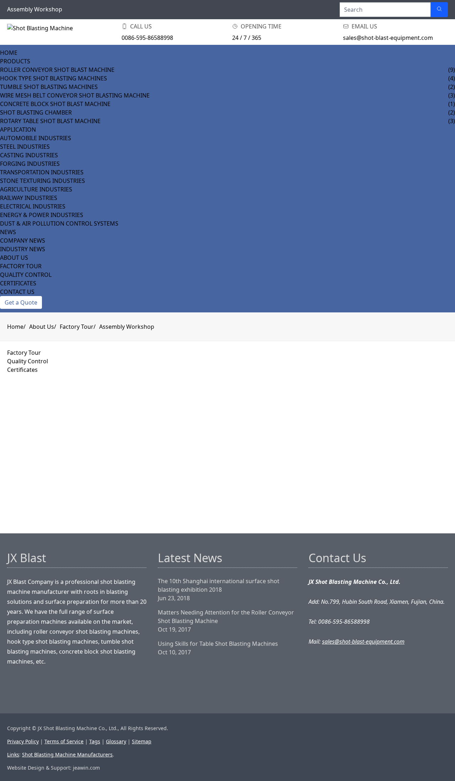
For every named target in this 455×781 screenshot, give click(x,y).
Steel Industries (25, 147)
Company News (22, 240)
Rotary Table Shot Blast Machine (50, 121)
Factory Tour (21, 266)
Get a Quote (21, 302)
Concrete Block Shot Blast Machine (55, 104)
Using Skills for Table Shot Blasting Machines (218, 644)
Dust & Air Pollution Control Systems (59, 223)
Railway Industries (28, 198)
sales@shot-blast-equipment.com (388, 38)
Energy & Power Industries (41, 215)
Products (15, 61)
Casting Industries (29, 155)
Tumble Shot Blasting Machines (49, 87)
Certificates (18, 283)
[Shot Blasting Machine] (42, 32)
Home (8, 53)
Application (18, 129)
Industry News (22, 249)
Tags (94, 741)
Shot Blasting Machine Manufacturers (67, 754)
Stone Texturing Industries (42, 181)
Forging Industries (30, 164)
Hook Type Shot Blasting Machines (53, 78)
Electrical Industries (32, 206)
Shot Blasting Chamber (36, 112)
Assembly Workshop (126, 327)
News (8, 232)
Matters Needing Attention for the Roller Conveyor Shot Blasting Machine (226, 616)
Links (13, 754)
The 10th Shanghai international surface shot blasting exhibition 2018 (218, 585)
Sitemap (141, 741)
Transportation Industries (42, 172)
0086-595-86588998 (147, 38)
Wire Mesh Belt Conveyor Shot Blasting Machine (75, 95)
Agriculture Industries (36, 189)
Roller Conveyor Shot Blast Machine (57, 70)
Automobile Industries (35, 138)
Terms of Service (64, 741)
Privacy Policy (23, 741)
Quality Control (26, 275)
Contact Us (17, 292)
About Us (14, 258)
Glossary (116, 741)
